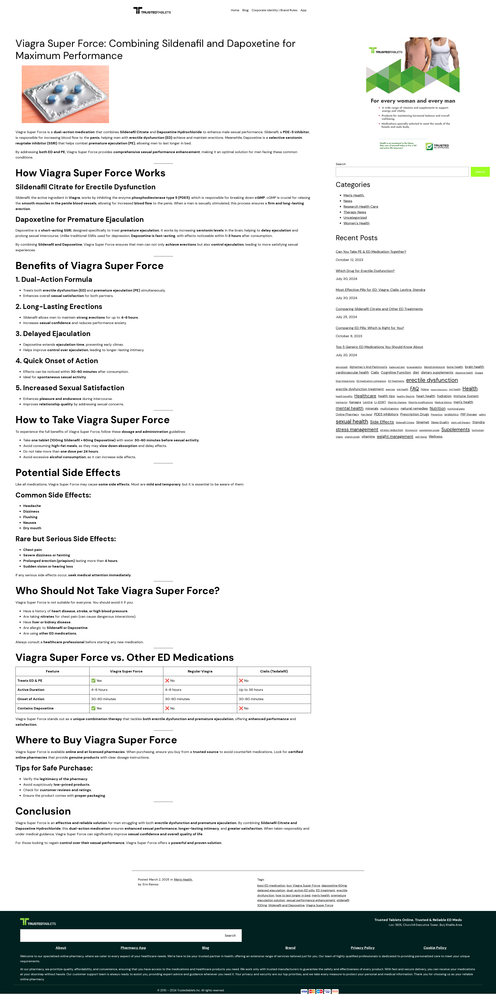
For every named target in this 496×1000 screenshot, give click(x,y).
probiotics (451, 414)
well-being (421, 436)
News (348, 201)
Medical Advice (443, 402)
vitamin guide (352, 436)
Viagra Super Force (319, 905)
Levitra (367, 402)
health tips (386, 396)
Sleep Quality (440, 422)
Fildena (425, 389)
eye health (402, 389)
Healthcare (365, 396)
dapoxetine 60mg (334, 885)
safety (482, 414)
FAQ (414, 389)
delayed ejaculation (271, 890)
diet (416, 372)
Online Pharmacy (347, 414)
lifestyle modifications (420, 402)
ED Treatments (396, 381)
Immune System (466, 396)
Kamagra (355, 402)
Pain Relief (366, 414)
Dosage (479, 372)
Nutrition (437, 408)
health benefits (344, 396)
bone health (455, 367)
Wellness (436, 436)
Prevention (437, 414)
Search (341, 164)
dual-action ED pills (301, 890)
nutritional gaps (456, 408)
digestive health (464, 372)
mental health (349, 408)
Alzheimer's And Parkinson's (368, 367)
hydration (444, 396)
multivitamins (389, 409)
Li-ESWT (380, 402)
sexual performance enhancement (310, 900)
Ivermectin (341, 402)
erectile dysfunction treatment (360, 389)
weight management (395, 436)
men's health (463, 402)
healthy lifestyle (405, 396)
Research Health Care (361, 206)
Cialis (375, 372)
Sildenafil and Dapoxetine (286, 905)
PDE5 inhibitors (386, 414)
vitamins (368, 436)
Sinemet (422, 422)
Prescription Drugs (414, 414)
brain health (474, 366)
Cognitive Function (396, 372)
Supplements (455, 429)
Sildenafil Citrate (405, 422)
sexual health (352, 421)
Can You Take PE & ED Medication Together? (371, 252)
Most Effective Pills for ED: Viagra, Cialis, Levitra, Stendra (380, 290)
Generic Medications (439, 390)
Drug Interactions (345, 381)
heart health (425, 396)
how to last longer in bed (293, 895)
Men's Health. (354, 195)
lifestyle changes (397, 402)
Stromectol (411, 430)
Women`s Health (356, 223)
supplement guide (429, 430)
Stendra (478, 422)
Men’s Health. (183, 879)
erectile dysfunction (432, 380)
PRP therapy (469, 414)
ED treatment (325, 890)
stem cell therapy (460, 422)
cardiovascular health (352, 372)
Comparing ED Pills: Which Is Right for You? (370, 328)
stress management (357, 429)
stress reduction (391, 430)
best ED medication (271, 885)
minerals (371, 408)
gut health (455, 389)
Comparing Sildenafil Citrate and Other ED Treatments (379, 309)
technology (478, 430)
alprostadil (342, 367)
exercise (390, 389)
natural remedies (414, 408)
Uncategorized (355, 217)
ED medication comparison (371, 381)
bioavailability (414, 367)
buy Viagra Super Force (303, 885)
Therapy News (355, 212)
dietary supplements (437, 372)
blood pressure (434, 367)
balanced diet (397, 367)
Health (470, 388)
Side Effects (382, 422)
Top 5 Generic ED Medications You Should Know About (379, 347)
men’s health (321, 895)
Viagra (339, 436)
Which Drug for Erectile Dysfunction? (365, 271)
